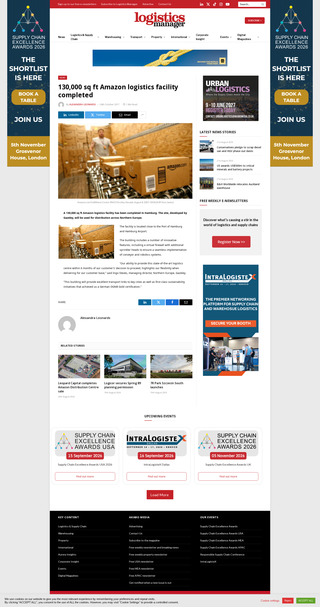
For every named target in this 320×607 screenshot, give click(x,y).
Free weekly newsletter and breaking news (154, 547)
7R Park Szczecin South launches (166, 385)
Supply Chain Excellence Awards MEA (222, 540)
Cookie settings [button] (270, 600)
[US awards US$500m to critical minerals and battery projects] (207, 165)
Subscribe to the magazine (144, 540)
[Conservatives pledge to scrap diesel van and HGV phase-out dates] (207, 146)
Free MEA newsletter (141, 568)
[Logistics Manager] (160, 20)
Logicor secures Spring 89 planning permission (122, 385)
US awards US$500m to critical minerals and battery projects (235, 167)
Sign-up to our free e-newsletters (77, 4)
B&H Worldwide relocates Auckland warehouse (238, 186)
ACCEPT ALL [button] (306, 600)
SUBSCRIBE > (254, 20)
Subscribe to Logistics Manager (119, 4)
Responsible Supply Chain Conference (222, 554)
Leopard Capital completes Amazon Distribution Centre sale (78, 387)
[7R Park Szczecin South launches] (171, 366)
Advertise (148, 4)
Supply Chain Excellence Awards (219, 526)
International (179, 37)
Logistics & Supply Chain (82, 37)
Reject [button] (287, 600)
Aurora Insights (67, 554)
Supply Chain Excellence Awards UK (228, 464)
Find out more (85, 476)
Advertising (136, 526)
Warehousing (113, 37)
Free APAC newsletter (142, 575)
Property (156, 37)
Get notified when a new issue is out (150, 582)
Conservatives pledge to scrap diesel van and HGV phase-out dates (239, 149)
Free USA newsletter (141, 561)
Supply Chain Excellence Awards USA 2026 (85, 464)
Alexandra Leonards (82, 104)
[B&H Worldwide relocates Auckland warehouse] (207, 183)
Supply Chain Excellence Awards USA (221, 533)
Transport (136, 37)
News (61, 37)
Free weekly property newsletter (148, 554)
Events (224, 37)
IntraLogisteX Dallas (157, 464)
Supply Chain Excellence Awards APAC (222, 547)
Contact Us (164, 4)
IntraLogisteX (208, 561)
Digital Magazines (244, 37)
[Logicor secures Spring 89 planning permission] (125, 366)
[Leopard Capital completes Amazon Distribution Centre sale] (79, 366)
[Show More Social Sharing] (142, 114)
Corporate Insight (202, 37)
